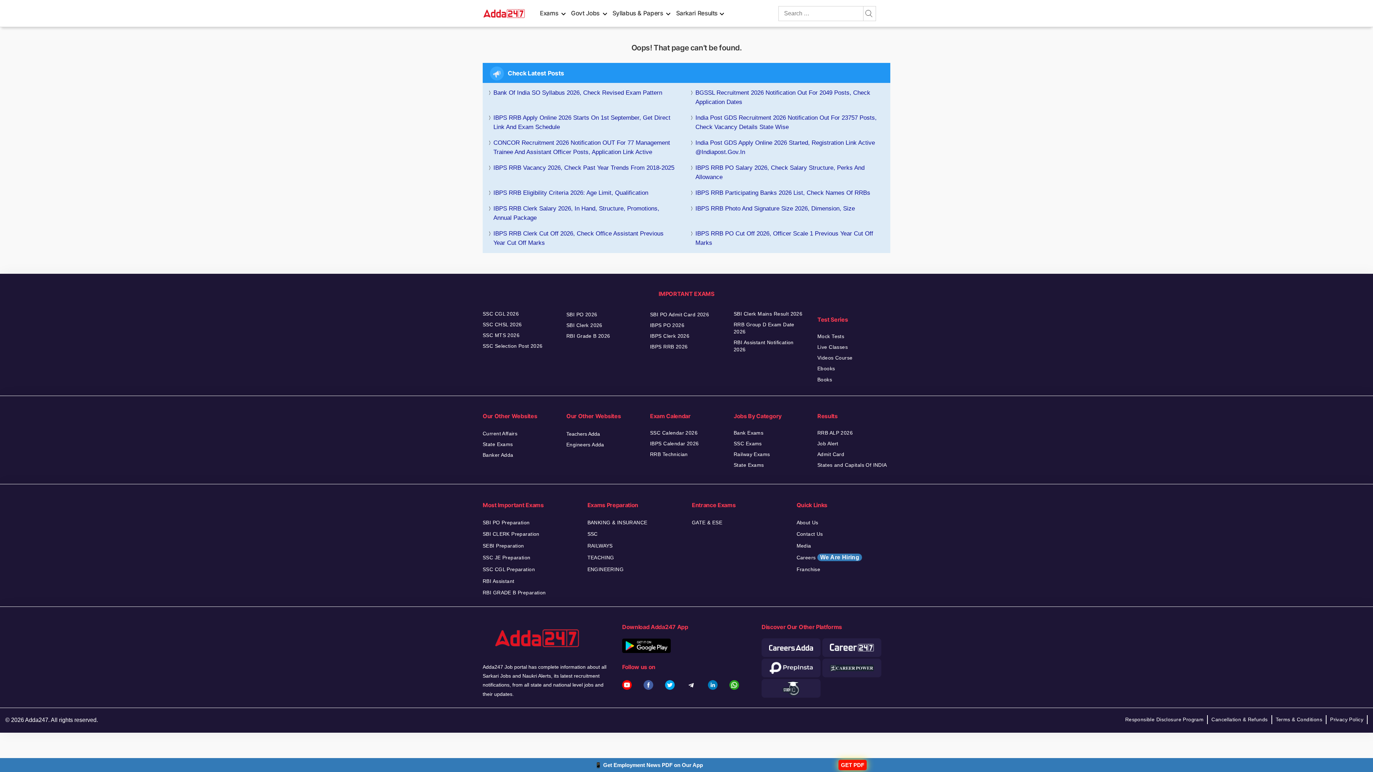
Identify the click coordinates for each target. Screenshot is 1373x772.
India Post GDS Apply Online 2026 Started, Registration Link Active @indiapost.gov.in (785, 147)
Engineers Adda (585, 444)
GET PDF (852, 765)
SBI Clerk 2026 (584, 325)
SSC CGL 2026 (501, 314)
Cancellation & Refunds (1239, 719)
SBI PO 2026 (581, 314)
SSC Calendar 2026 (674, 433)
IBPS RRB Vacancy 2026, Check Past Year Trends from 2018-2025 (583, 167)
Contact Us (810, 534)
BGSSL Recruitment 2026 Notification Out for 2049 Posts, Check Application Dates (782, 97)
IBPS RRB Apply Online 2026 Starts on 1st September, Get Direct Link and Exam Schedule (581, 122)
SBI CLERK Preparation (511, 534)
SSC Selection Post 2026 (513, 346)
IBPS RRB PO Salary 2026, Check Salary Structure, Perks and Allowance (780, 172)
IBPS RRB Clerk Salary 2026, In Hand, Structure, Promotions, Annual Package (576, 213)
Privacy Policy (1346, 719)
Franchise (809, 569)
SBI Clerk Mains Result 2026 (768, 314)
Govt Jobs (585, 13)
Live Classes (832, 347)
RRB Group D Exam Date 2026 (764, 328)
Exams (549, 13)
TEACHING (600, 557)
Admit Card (830, 454)
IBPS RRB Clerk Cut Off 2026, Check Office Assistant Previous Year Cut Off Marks (578, 238)
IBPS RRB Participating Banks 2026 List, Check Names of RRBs (782, 192)
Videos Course (834, 358)
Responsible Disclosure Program (1164, 719)
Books (824, 379)
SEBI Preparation (503, 546)
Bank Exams (748, 433)
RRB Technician (669, 454)
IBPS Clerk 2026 (669, 336)
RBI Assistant (498, 581)
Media (804, 546)
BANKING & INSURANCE (617, 522)
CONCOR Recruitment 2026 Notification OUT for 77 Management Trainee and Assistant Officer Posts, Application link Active (581, 147)
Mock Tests (830, 336)
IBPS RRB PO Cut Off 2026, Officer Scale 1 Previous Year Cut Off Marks (784, 238)
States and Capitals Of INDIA (852, 465)
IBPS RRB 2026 (669, 347)
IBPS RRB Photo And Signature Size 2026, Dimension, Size (775, 208)
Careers (828, 557)
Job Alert (827, 443)
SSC (592, 534)
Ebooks (826, 368)
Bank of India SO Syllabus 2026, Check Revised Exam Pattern (577, 92)
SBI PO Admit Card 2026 (679, 314)
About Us (807, 522)
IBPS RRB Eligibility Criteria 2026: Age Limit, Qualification (570, 192)
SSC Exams (748, 443)
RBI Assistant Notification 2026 (764, 346)
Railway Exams (752, 454)
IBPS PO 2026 (667, 325)
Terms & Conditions (1299, 719)
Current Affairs (500, 433)
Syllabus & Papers (637, 13)
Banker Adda (498, 455)
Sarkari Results (697, 13)
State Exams (498, 444)
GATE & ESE (707, 522)
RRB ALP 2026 (835, 433)
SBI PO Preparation (506, 522)
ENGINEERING (605, 569)
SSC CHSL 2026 (502, 324)
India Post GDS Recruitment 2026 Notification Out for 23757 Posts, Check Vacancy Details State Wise (786, 122)
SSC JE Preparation (507, 557)
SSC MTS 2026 (501, 335)
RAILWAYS (600, 546)
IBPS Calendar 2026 (674, 443)
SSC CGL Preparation (509, 569)
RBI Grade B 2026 (588, 336)
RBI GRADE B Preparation (514, 592)
